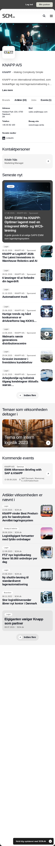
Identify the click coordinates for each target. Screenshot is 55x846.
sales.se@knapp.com (38, 112)
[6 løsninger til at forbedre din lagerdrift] (27, 276)
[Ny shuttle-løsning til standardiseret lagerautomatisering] (27, 577)
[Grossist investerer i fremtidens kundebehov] (27, 357)
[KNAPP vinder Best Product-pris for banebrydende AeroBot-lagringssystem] (27, 513)
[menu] (51, 16)
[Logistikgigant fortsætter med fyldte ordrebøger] (27, 534)
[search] (44, 16)
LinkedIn (10, 138)
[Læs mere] (48, 161)
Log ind (29, 4)
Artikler (21, 100)
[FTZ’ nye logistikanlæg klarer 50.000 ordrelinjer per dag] (27, 555)
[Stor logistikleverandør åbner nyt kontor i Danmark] (27, 598)
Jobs (33, 100)
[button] (48, 443)
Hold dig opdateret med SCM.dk (31, 841)
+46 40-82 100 (8, 125)
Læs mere (7, 90)
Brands (6, 100)
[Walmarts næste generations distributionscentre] (27, 336)
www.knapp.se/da (36, 125)
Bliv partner (44, 4)
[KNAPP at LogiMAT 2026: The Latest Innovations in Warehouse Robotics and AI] (27, 254)
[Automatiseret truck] (27, 294)
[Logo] (8, 16)
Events (46, 100)
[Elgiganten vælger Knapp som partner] (27, 620)
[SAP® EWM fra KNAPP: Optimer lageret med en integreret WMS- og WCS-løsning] (27, 211)
